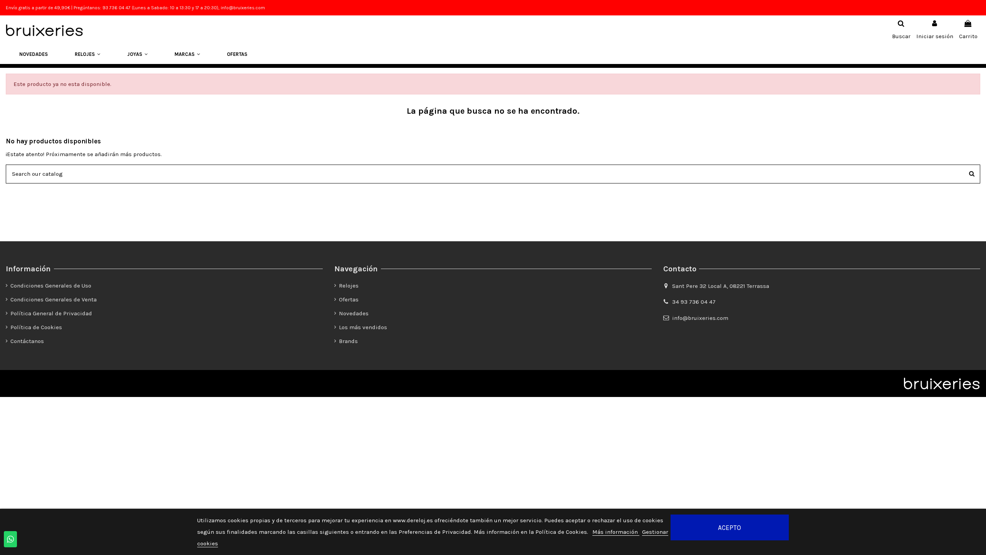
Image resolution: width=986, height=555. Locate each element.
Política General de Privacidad (51, 313)
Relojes (349, 285)
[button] (87, 54)
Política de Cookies (36, 327)
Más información (615, 531)
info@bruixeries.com (700, 317)
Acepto (729, 527)
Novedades (354, 313)
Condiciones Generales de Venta (53, 299)
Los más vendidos (363, 327)
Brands (348, 341)
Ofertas (349, 299)
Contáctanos (27, 341)
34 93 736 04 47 (694, 301)
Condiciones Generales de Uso (50, 285)
